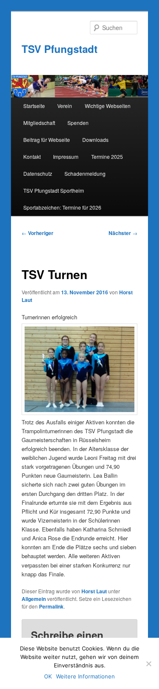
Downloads (95, 139)
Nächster (123, 233)
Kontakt (32, 156)
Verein (64, 105)
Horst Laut (94, 591)
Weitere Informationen (85, 676)
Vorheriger (37, 233)
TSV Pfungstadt (60, 49)
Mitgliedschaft (39, 122)
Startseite (34, 105)
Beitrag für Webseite (46, 139)
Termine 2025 (107, 156)
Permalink (51, 606)
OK (48, 676)
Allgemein (34, 599)
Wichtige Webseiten (108, 105)
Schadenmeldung (85, 173)
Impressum (65, 156)
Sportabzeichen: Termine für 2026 (62, 207)
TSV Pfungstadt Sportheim (53, 190)
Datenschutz (37, 173)
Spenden (78, 122)
